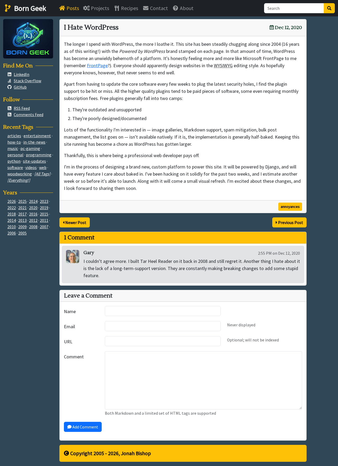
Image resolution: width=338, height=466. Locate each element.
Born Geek (29, 8)
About (186, 8)
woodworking (19, 173)
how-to (14, 142)
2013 (22, 220)
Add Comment (85, 427)
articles (14, 135)
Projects (99, 8)
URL (68, 342)
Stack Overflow (27, 80)
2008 (33, 226)
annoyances (290, 206)
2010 (11, 226)
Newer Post (75, 222)
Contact (158, 8)
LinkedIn (21, 74)
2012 (33, 220)
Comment (74, 357)
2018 (11, 214)
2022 (11, 207)
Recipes (129, 8)
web (42, 167)
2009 (22, 226)
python (14, 161)
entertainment (37, 135)
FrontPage (97, 65)
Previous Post (290, 222)
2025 (22, 201)
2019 (44, 207)
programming (38, 154)
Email (69, 326)
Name (70, 311)
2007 (44, 226)
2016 (33, 214)
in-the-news (34, 142)
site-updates (34, 161)
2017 (22, 214)
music (12, 148)
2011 (44, 220)
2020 (33, 207)
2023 (44, 201)
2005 (22, 233)
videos (31, 167)
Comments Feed (28, 114)
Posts (72, 8)
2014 (11, 220)
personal (15, 154)
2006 (11, 233)
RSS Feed (22, 108)
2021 (22, 207)
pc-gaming (30, 148)
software (15, 167)
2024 (33, 201)
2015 (44, 214)
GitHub (20, 87)
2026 (11, 201)
